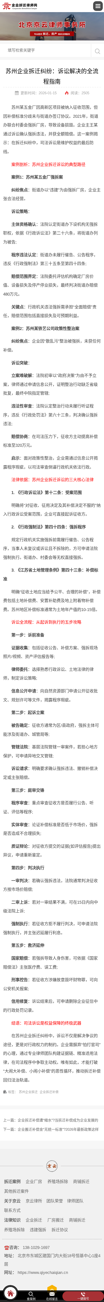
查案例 (31, 1299)
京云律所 (34, 1201)
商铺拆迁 (81, 1181)
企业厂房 (34, 1181)
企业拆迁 (34, 1220)
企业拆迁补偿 (49, 1092)
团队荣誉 (54, 1201)
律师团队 (75, 1201)
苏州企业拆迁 (28, 1092)
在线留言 (52, 1299)
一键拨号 (83, 1299)
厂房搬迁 (55, 1220)
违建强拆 (38, 1229)
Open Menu (98, 6)
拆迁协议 (60, 1229)
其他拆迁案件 (16, 1191)
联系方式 (12, 1210)
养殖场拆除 (57, 1181)
